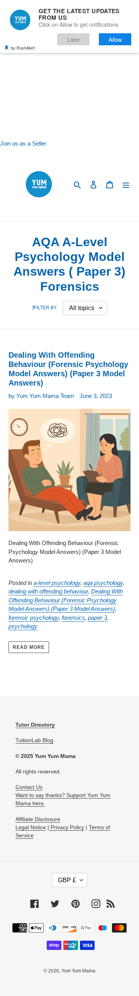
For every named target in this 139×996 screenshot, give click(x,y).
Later (73, 39)
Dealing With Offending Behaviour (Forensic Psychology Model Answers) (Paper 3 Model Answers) (65, 600)
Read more (29, 647)
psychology (22, 626)
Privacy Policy (66, 827)
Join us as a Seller (23, 143)
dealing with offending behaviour (48, 591)
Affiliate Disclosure (37, 819)
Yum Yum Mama (78, 971)
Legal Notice (30, 827)
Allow (115, 39)
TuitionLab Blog (34, 740)
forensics (73, 617)
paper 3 (97, 617)
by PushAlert (23, 48)
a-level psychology (57, 582)
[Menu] (126, 184)
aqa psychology (103, 582)
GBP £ (67, 880)
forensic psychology (33, 617)
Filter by (45, 307)
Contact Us (28, 787)
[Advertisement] (69, 69)
